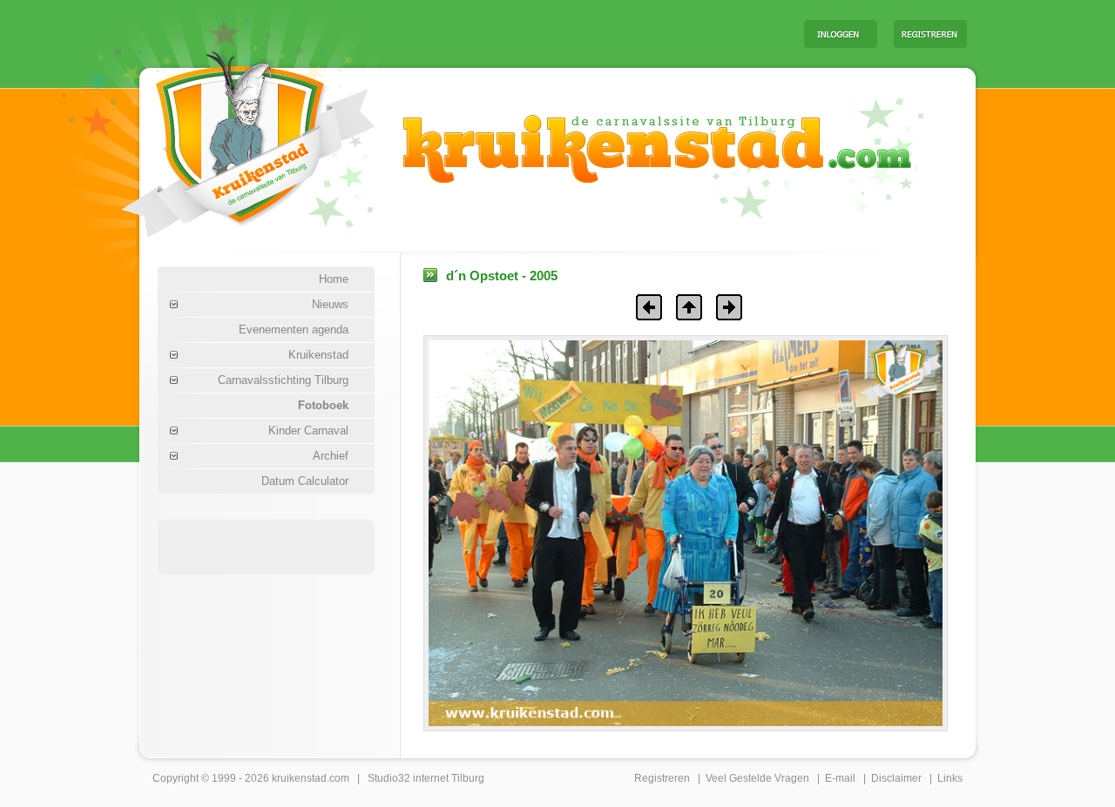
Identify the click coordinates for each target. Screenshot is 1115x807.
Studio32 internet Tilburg (426, 778)
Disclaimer (896, 778)
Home (333, 279)
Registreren (662, 778)
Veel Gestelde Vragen (757, 778)
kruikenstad (299, 778)
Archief (330, 455)
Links (950, 778)
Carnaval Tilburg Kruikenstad (218, 137)
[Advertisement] (574, 33)
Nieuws (330, 304)
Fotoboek (323, 405)
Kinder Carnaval (308, 430)
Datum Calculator (304, 481)
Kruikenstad (318, 354)
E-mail (840, 778)
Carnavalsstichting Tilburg (283, 380)
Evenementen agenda (293, 329)
